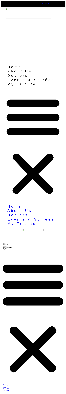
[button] (33, 145)
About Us (19, 71)
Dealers (17, 75)
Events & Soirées (31, 80)
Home (14, 67)
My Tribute (21, 84)
